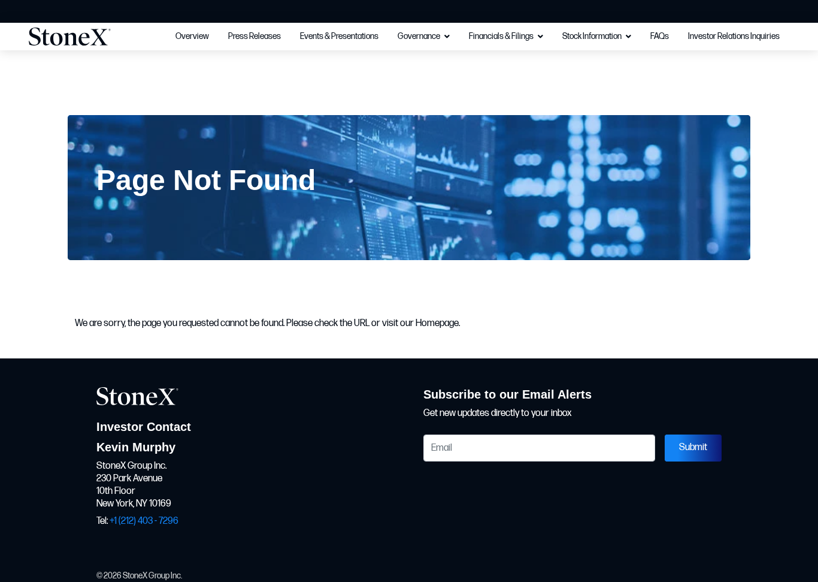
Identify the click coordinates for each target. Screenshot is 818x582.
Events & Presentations (339, 36)
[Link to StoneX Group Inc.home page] (81, 36)
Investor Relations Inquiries (734, 36)
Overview (192, 36)
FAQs (659, 36)
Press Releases (254, 36)
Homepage (437, 323)
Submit (693, 447)
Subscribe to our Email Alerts (507, 394)
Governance (419, 36)
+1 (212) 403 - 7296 (144, 521)
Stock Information (592, 36)
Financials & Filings (501, 36)
